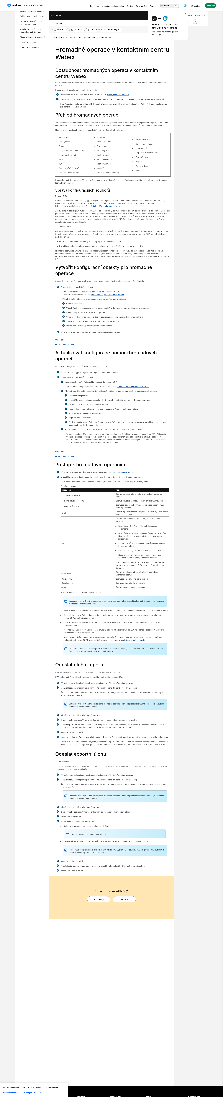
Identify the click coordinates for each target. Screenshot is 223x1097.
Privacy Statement (11, 1093)
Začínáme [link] (94, 6)
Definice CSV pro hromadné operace (107, 206)
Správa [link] (130, 6)
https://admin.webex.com (118, 95)
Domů (52, 15)
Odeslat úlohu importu (65, 344)
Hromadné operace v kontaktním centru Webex (112, 53)
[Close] (65, 1086)
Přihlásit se (210, 6)
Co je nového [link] (141, 6)
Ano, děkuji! (99, 899)
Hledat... (167, 6)
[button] (185, 6)
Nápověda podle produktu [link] (113, 6)
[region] (34, 1090)
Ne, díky (124, 899)
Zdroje (153, 6)
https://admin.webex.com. (123, 472)
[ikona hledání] (162, 6)
